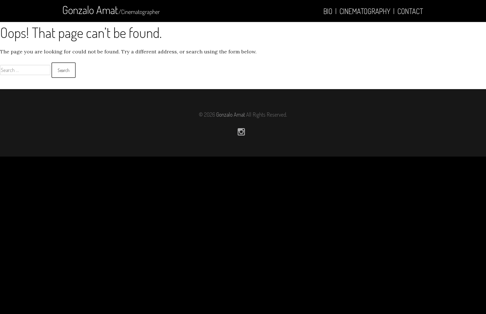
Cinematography (364, 11)
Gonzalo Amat (230, 114)
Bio (327, 11)
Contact (410, 11)
